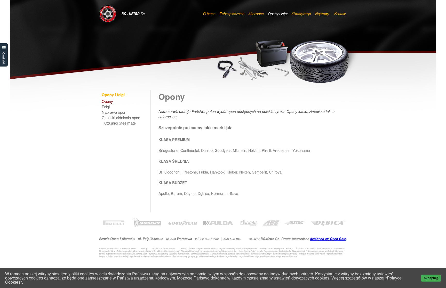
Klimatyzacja (301, 13)
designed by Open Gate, (328, 238)
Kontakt (4, 55)
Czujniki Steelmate (120, 123)
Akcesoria (256, 13)
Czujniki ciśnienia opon (121, 118)
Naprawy (322, 13)
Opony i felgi (277, 13)
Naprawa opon (114, 112)
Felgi (106, 107)
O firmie (209, 13)
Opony (107, 101)
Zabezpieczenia (231, 13)
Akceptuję (431, 278)
